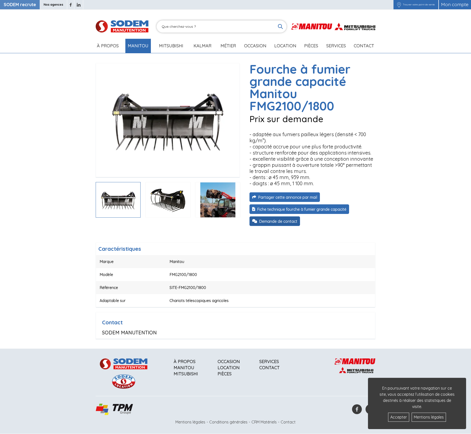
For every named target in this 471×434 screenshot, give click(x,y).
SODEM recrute (20, 4)
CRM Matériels (264, 422)
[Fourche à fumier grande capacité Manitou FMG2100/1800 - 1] (167, 120)
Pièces (225, 374)
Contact (364, 46)
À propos (185, 361)
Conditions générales (228, 422)
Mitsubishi (171, 46)
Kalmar (202, 46)
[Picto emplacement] (399, 4)
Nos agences (53, 4)
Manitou (138, 46)
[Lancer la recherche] (280, 26)
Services (269, 361)
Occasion (255, 46)
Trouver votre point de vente (419, 4)
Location (285, 46)
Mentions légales (190, 422)
